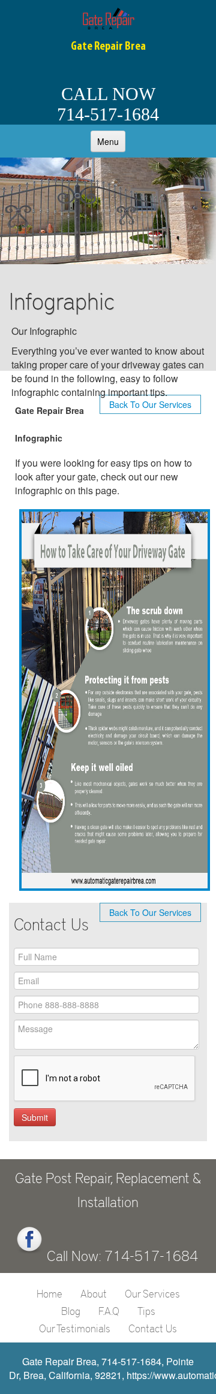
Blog (70, 1311)
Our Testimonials (74, 1328)
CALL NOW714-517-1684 (108, 104)
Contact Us (152, 1328)
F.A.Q (108, 1311)
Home (49, 1293)
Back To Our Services (150, 912)
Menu (108, 141)
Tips (146, 1311)
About (93, 1293)
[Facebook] (29, 1240)
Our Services (152, 1293)
